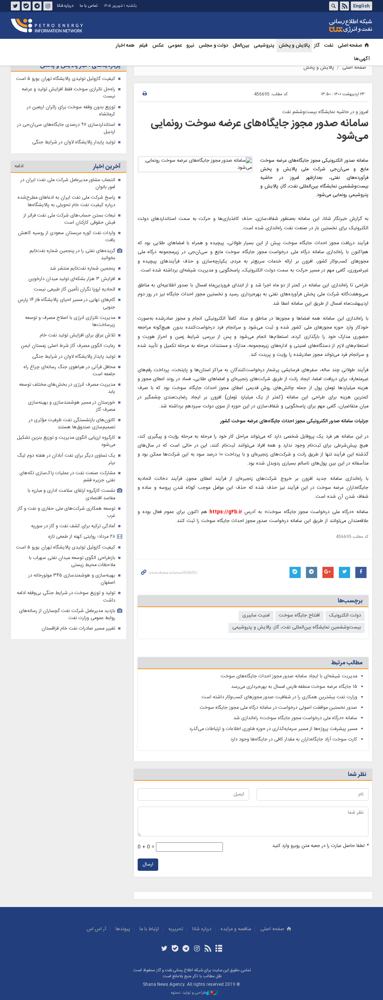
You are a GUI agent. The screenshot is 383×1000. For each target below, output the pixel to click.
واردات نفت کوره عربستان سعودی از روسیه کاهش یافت (66, 237)
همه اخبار (125, 45)
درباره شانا (65, 5)
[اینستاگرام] (197, 949)
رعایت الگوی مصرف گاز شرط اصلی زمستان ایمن (68, 346)
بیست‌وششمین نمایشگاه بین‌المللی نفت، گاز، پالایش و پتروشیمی (296, 627)
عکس (157, 45)
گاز (317, 45)
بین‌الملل (241, 45)
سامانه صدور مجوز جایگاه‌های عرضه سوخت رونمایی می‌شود (259, 130)
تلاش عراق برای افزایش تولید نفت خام (77, 335)
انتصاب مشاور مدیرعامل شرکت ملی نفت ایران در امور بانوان (68, 184)
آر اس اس (96, 929)
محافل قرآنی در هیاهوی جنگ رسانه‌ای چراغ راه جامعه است (69, 371)
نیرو (190, 45)
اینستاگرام (47, 5)
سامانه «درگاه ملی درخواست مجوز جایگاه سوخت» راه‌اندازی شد (295, 718)
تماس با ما (89, 5)
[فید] (207, 949)
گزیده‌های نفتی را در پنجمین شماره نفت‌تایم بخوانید (72, 255)
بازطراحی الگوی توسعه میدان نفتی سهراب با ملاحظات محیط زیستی (72, 562)
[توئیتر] (164, 949)
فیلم (143, 45)
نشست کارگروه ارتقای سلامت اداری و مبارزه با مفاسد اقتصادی (71, 494)
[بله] (175, 949)
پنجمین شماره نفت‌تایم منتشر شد (82, 268)
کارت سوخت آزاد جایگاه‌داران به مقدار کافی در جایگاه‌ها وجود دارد (293, 739)
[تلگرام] (186, 949)
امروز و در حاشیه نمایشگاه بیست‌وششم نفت (325, 112)
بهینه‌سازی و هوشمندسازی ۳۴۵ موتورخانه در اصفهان (71, 579)
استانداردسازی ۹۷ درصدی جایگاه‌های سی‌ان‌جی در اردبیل (66, 128)
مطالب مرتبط (346, 663)
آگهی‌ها (362, 59)
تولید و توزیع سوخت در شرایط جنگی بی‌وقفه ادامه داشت (66, 597)
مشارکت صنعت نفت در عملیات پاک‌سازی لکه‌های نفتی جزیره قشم (67, 477)
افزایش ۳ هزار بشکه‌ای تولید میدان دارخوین (71, 279)
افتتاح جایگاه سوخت (299, 615)
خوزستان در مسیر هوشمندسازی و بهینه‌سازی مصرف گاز (71, 406)
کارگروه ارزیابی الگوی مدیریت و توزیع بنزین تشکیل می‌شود (66, 441)
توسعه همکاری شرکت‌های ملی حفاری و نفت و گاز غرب (66, 512)
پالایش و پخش (294, 45)
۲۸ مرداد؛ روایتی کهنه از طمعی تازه (81, 536)
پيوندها (123, 929)
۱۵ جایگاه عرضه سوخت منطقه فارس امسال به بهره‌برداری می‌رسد (294, 686)
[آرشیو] (218, 949)
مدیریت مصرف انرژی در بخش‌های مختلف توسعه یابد (67, 388)
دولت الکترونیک (345, 615)
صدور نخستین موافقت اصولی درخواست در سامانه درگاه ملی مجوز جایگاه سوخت (278, 707)
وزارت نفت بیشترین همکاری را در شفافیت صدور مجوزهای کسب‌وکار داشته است (279, 697)
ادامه (19, 166)
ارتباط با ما (149, 929)
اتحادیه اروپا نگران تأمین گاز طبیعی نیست (74, 289)
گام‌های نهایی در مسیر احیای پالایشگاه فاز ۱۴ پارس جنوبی (66, 303)
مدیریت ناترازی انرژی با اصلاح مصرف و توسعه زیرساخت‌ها (70, 321)
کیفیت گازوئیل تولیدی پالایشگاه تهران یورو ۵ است (65, 79)
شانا (325, 26)
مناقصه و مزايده (236, 929)
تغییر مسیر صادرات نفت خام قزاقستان (78, 628)
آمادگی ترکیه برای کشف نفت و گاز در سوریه (73, 526)
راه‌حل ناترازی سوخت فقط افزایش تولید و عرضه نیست (68, 93)
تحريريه (175, 929)
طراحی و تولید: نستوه (188, 993)
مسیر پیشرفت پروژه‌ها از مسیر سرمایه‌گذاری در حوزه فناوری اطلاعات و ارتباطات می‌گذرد (273, 729)
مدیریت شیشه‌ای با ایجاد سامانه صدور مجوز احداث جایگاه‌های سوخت (289, 676)
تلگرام (37, 5)
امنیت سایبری (256, 615)
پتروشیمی (264, 45)
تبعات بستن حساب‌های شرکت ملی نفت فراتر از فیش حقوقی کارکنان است (69, 219)
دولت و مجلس (213, 45)
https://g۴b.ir (226, 512)
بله (26, 5)
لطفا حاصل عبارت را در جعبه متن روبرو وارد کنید (320, 846)
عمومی (175, 45)
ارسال (148, 865)
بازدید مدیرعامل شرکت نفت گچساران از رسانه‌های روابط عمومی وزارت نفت (67, 615)
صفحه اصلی (350, 45)
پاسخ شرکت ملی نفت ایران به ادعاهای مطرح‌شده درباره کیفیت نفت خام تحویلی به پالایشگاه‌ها (66, 201)
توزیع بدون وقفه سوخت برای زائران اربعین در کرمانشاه (71, 111)
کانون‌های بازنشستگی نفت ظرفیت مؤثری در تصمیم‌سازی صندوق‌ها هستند (72, 424)
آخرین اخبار (106, 167)
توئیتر (15, 5)
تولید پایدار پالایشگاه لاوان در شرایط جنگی (73, 142)
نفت (328, 45)
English (361, 6)
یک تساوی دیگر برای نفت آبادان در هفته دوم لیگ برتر (66, 459)
